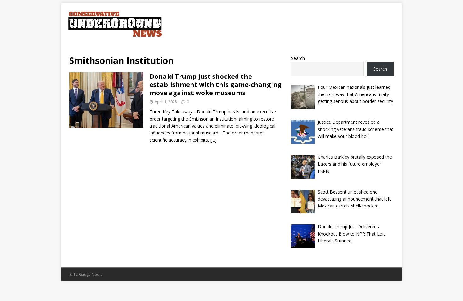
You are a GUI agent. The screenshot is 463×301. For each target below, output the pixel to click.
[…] (213, 140)
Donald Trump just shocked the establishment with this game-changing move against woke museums (216, 84)
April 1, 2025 (166, 102)
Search (298, 58)
